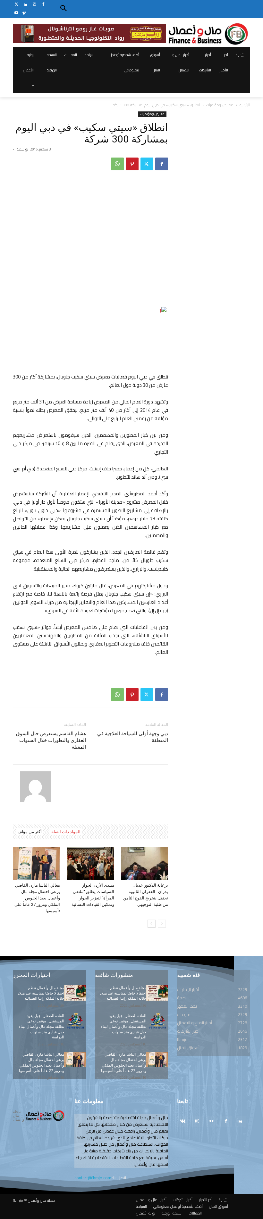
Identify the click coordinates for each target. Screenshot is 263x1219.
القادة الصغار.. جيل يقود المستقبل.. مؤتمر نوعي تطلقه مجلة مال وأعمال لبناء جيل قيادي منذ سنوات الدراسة (41, 1026)
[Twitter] (16, 4)
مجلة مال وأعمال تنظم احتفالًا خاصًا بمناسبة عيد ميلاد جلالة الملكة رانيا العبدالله (41, 993)
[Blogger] (240, 1121)
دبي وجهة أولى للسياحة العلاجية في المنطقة (132, 737)
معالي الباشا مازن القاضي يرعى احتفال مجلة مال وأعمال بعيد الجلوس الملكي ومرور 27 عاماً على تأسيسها (37, 898)
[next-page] (152, 924)
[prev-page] (162, 924)
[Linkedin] (25, 4)
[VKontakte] (182, 1121)
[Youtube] (16, 13)
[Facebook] (43, 4)
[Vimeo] (24, 13)
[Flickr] (211, 1121)
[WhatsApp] (117, 164)
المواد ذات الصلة (66, 831)
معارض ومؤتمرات (219, 105)
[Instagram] (34, 4)
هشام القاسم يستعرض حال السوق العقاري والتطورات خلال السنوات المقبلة (51, 740)
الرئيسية (245, 105)
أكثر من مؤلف (30, 831)
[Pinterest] (132, 164)
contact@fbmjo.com (92, 1178)
